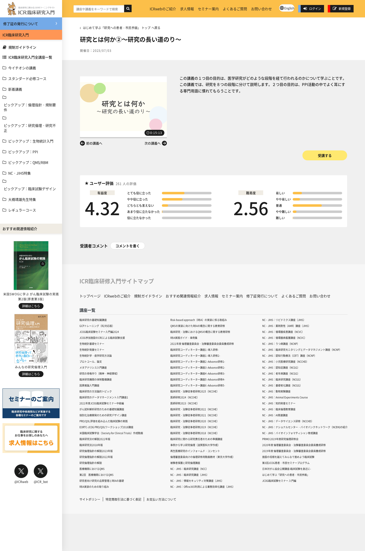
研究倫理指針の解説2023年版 (96, 451)
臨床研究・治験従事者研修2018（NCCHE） (194, 433)
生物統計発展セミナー (91, 349)
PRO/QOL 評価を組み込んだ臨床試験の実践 (103, 421)
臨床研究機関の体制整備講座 (95, 379)
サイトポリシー (89, 499)
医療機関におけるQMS (92, 469)
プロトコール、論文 (90, 361)
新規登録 (345, 8)
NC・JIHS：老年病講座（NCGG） (281, 373)
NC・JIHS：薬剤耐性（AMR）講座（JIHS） (286, 326)
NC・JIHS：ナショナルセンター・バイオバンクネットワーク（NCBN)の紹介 (305, 427)
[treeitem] (31, 68)
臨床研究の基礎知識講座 (93, 320)
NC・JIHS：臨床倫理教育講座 (278, 409)
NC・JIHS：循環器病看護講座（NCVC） (284, 338)
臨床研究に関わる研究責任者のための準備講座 (196, 439)
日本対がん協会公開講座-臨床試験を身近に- (286, 469)
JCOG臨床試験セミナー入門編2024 (99, 332)
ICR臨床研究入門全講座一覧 (30, 57)
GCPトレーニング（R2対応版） (96, 326)
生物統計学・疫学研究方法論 (95, 355)
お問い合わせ (261, 8)
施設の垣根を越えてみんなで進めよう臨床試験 (288, 457)
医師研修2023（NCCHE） (184, 403)
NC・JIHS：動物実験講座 (276, 391)
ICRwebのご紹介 (163, 8)
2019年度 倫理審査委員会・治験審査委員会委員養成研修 (294, 451)
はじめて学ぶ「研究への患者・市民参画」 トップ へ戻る (121, 28)
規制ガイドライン (22, 47)
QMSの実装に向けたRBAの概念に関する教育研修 (197, 326)
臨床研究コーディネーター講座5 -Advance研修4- (197, 379)
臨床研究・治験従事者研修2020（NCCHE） (194, 421)
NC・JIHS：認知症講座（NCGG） (281, 367)
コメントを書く (127, 245)
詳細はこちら (31, 306)
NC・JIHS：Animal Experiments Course (285, 397)
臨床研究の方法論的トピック (95, 391)
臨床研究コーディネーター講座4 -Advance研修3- (197, 373)
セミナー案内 (208, 8)
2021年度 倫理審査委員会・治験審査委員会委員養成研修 (202, 343)
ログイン (315, 8)
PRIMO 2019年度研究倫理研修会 (280, 439)
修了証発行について (262, 295)
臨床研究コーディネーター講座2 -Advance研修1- (197, 361)
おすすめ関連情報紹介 (183, 295)
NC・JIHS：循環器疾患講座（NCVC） (283, 332)
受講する (325, 155)
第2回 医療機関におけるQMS (96, 475)
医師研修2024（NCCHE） (184, 397)
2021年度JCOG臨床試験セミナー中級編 (101, 403)
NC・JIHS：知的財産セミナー (278, 403)
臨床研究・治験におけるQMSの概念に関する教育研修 (200, 332)
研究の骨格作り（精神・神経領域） (99, 373)
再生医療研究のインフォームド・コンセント (195, 451)
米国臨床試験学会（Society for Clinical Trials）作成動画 (111, 433)
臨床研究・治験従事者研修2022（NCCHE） (194, 409)
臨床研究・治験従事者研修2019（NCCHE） (194, 427)
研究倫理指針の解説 (90, 463)
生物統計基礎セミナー (91, 343)
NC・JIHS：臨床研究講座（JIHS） (189, 475)
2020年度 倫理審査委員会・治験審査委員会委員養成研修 (294, 445)
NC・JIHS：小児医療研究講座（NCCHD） (285, 361)
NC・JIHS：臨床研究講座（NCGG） (282, 379)
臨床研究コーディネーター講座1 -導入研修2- (195, 355)
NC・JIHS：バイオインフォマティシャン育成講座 (290, 433)
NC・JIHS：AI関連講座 (275, 415)
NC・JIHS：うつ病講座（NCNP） (280, 343)
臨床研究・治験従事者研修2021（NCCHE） (194, 415)
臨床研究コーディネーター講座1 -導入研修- (194, 349)
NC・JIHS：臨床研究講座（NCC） (189, 469)
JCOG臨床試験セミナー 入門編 (279, 480)
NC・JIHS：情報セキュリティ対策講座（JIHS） (197, 480)
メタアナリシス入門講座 (93, 367)
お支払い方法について (161, 499)
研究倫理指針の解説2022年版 (96, 457)
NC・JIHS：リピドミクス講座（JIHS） (284, 320)
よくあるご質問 (235, 8)
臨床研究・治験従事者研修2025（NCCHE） (194, 391)
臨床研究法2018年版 (91, 445)
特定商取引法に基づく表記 (123, 499)
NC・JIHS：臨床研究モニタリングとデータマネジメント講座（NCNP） (302, 349)
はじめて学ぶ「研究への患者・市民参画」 (285, 475)
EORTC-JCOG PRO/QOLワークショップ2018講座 (106, 427)
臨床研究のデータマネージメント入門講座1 (103, 397)
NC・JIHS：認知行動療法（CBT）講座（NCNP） (289, 355)
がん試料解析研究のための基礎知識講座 (101, 409)
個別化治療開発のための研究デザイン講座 (103, 415)
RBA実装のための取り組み (94, 486)
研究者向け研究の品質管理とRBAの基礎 (101, 480)
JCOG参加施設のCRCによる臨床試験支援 (102, 338)
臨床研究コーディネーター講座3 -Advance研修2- (197, 367)
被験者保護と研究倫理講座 (185, 463)
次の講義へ (153, 143)
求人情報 (187, 8)
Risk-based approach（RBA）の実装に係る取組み (198, 320)
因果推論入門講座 (89, 385)
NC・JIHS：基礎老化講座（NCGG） (282, 385)
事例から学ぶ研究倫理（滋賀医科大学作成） (195, 445)
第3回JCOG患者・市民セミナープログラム (286, 463)
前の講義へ (94, 143)
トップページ (90, 295)
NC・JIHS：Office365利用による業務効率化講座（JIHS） (202, 486)
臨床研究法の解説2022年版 (94, 439)
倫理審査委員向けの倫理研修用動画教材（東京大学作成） (202, 457)
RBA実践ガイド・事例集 (183, 338)
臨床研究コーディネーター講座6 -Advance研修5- (197, 385)
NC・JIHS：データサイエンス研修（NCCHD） (288, 421)
